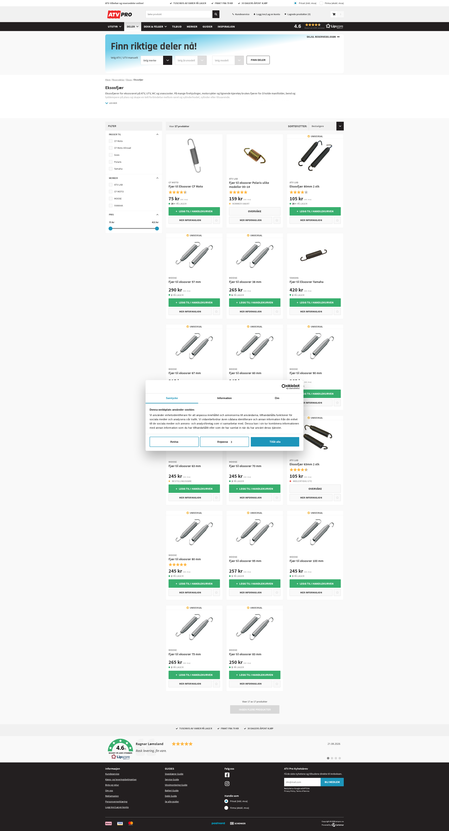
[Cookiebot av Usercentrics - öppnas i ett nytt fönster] (284, 386)
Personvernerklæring (116, 801)
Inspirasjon (226, 26)
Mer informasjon (190, 220)
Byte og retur (112, 784)
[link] (224, 749)
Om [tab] (277, 398)
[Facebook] (253, 775)
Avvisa (174, 441)
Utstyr (113, 26)
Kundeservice (242, 14)
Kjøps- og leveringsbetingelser (121, 779)
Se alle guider (172, 801)
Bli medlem (332, 782)
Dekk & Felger (153, 26)
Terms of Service (302, 791)
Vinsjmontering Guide (176, 784)
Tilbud (176, 26)
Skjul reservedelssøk (321, 37)
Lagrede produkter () (299, 14)
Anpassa (222, 441)
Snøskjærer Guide (174, 773)
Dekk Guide (171, 796)
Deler (131, 26)
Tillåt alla (275, 441)
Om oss (109, 790)
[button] (317, 26)
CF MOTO (119, 191)
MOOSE (118, 198)
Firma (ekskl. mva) (334, 3)
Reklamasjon (112, 796)
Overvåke (255, 211)
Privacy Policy (289, 791)
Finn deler (258, 60)
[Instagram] (253, 783)
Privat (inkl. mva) (307, 3)
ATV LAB (118, 184)
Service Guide (172, 779)
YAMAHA (118, 205)
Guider (207, 26)
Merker (192, 26)
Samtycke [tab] (172, 398)
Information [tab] (224, 398)
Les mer (113, 103)
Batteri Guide (172, 790)
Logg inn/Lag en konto (268, 14)
